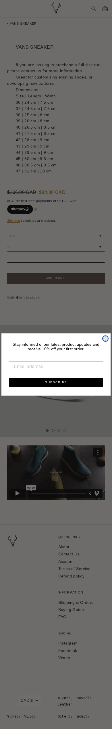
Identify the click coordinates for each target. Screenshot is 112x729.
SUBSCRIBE (56, 382)
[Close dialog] (105, 338)
